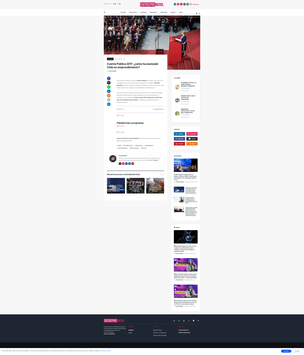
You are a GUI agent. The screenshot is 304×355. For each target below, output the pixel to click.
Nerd (180, 12)
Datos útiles (133, 12)
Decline (297, 351)
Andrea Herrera (180, 181)
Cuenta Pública (139, 145)
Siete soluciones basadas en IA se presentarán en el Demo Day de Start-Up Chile (191, 200)
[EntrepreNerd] (152, 4)
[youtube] (181, 4)
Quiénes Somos (107, 3)
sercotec (143, 148)
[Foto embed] (120, 115)
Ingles (130, 332)
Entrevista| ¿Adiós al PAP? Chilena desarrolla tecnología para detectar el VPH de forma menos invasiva (185, 302)
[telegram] (109, 104)
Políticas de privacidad (159, 335)
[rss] (198, 320)
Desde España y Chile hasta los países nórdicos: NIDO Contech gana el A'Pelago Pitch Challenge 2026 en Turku (185, 177)
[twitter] (109, 83)
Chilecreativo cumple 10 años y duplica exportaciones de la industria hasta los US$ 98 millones (135, 188)
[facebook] (184, 4)
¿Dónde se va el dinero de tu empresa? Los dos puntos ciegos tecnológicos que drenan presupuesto (116, 188)
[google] (187, 4)
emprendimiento (149, 145)
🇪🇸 (114, 3)
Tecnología (163, 12)
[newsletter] (191, 4)
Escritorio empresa (123, 148)
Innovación (153, 12)
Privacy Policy (107, 351)
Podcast (173, 12)
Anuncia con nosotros (184, 332)
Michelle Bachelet (134, 148)
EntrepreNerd (112, 71)
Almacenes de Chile (128, 145)
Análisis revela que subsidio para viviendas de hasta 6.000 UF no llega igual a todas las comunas (155, 188)
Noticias (123, 12)
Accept (286, 351)
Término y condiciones (159, 332)
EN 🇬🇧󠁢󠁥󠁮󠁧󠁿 (119, 3)
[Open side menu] (104, 12)
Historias (143, 12)
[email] (109, 95)
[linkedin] (175, 4)
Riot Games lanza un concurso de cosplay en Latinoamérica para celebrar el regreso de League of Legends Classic (185, 248)
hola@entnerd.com (183, 330)
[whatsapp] (109, 87)
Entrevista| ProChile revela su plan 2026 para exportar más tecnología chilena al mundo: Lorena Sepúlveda (185, 275)
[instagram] (178, 4)
